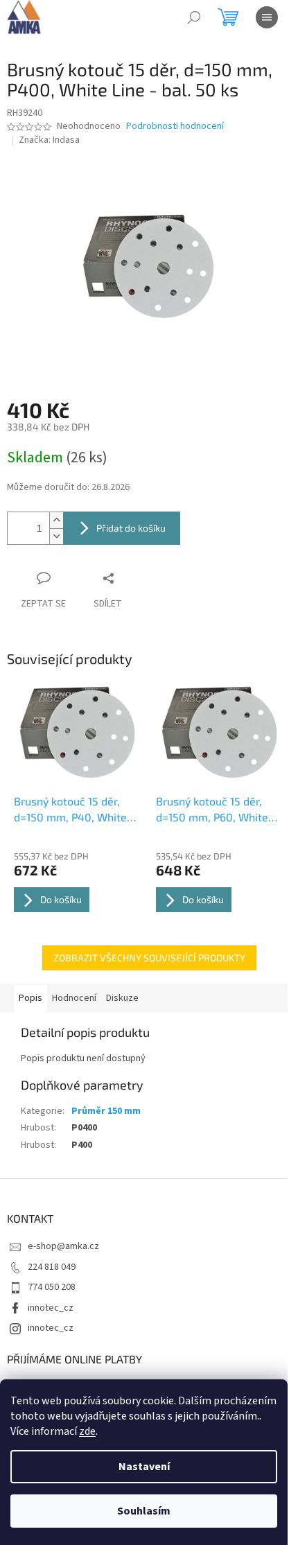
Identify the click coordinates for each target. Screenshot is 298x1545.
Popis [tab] (30, 998)
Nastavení (144, 1466)
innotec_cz (50, 1308)
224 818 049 (52, 1267)
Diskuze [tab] (122, 998)
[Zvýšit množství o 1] (56, 520)
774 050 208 (52, 1287)
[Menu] (267, 17)
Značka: (49, 140)
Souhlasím (143, 1511)
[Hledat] (194, 17)
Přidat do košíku (131, 528)
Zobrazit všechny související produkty (149, 957)
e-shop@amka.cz (63, 1246)
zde (87, 1431)
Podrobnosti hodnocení (175, 126)
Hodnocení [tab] (74, 998)
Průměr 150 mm (106, 1111)
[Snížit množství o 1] (56, 536)
